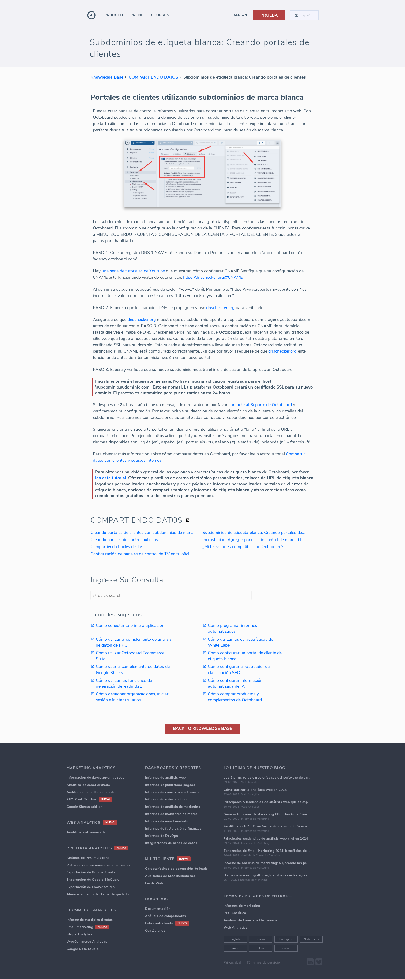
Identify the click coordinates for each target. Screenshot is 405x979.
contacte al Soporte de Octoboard (260, 405)
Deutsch (286, 948)
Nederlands (311, 939)
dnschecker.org (220, 307)
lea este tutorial (110, 478)
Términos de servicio (263, 962)
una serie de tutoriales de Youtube (133, 271)
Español (261, 939)
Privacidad (232, 962)
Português (285, 939)
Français (235, 948)
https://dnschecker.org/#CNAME (213, 277)
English (235, 939)
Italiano (261, 948)
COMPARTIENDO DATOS (153, 77)
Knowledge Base (107, 77)
